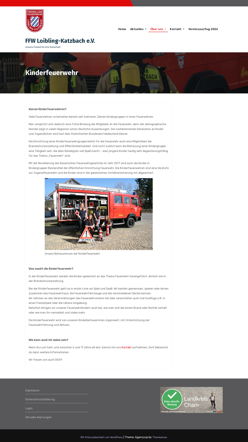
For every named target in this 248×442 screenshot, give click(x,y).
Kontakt (176, 29)
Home (122, 29)
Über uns (157, 29)
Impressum (32, 390)
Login (29, 408)
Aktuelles (137, 29)
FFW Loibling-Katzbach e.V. (60, 40)
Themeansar (159, 437)
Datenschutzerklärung (40, 399)
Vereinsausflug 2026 (203, 29)
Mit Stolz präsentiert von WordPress (101, 437)
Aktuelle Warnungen (38, 417)
